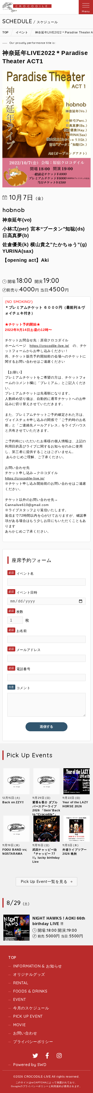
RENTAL (20, 982)
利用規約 (56, 1086)
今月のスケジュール (31, 1008)
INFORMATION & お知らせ (37, 966)
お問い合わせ (25, 1033)
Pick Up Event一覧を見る (44, 881)
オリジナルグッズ (29, 974)
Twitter (35, 1055)
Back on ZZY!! (13, 802)
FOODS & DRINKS (30, 991)
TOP (12, 957)
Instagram (59, 1055)
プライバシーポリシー (33, 1041)
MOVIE (19, 1024)
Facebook (47, 1055)
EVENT (19, 999)
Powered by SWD (29, 1064)
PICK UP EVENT (28, 1016)
